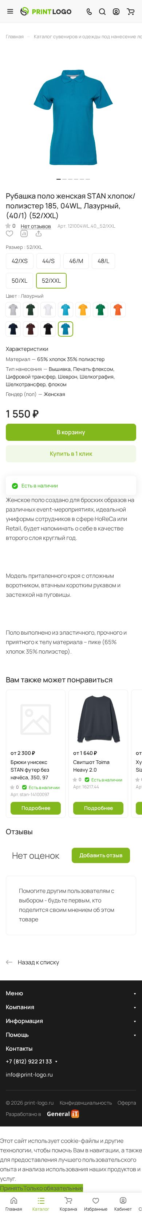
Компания (20, 1007)
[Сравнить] (24, 233)
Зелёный (100, 309)
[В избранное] (9, 233)
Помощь (17, 1035)
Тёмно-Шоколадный (30, 329)
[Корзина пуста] (130, 11)
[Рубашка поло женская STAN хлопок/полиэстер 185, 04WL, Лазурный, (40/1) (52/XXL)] (73, 118)
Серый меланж (13, 309)
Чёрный (48, 329)
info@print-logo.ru (29, 1074)
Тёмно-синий (13, 329)
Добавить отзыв (100, 855)
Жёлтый (83, 309)
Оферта (127, 1102)
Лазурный (65, 329)
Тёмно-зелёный (30, 309)
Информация (24, 1021)
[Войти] (116, 11)
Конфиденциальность (86, 1102)
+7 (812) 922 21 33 (29, 1061)
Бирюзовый (65, 309)
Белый (48, 309)
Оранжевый (118, 309)
